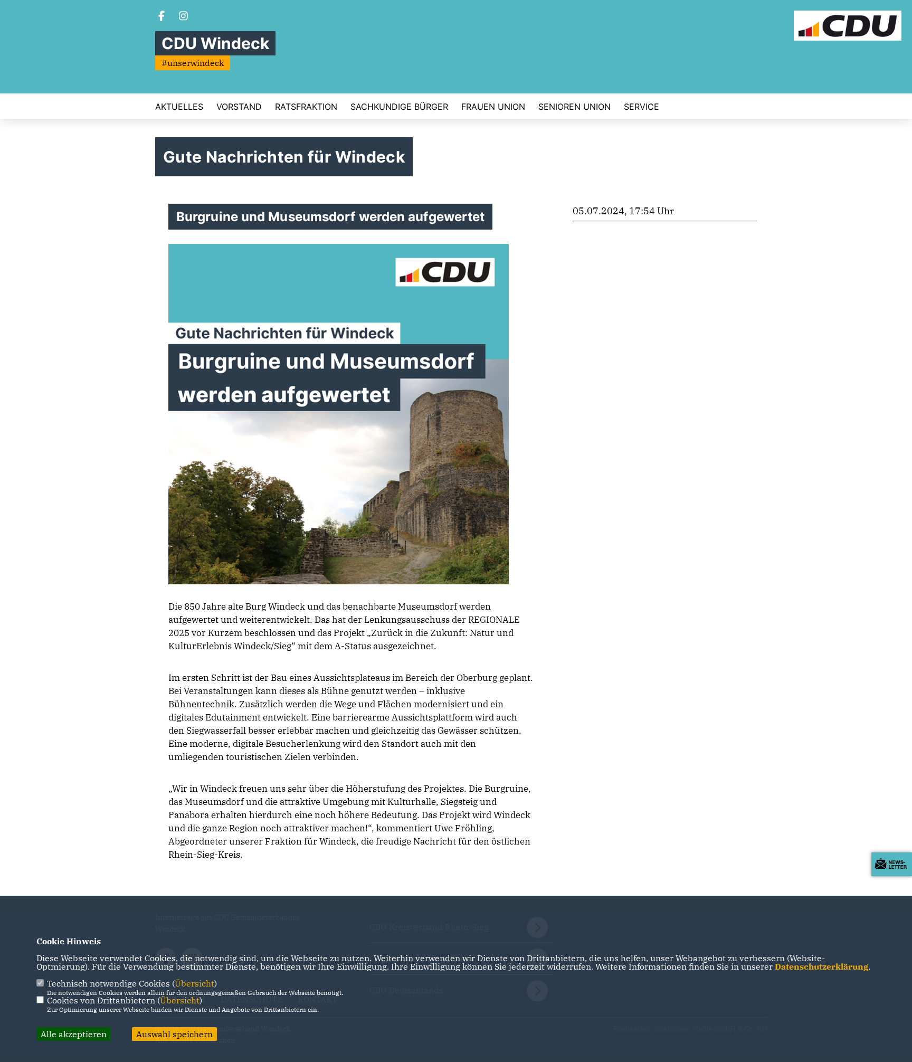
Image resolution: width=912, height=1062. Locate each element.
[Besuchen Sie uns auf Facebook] (161, 17)
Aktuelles (179, 106)
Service (641, 106)
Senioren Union (574, 106)
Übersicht (194, 983)
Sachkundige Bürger (399, 106)
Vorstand (239, 106)
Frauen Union (493, 106)
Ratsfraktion (306, 106)
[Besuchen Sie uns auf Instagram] (183, 17)
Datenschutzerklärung (821, 966)
